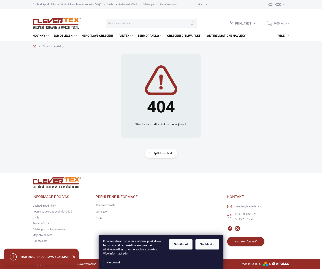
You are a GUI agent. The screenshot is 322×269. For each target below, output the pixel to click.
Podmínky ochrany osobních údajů (81, 4)
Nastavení (113, 262)
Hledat (192, 23)
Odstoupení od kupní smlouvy (160, 4)
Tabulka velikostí (105, 205)
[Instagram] (237, 228)
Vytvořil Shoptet (251, 263)
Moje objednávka (42, 235)
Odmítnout (181, 244)
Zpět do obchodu (163, 153)
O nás (110, 4)
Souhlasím (207, 244)
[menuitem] (41, 35)
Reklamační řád (128, 4)
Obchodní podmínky (44, 4)
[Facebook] (230, 228)
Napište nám (40, 240)
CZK (278, 4)
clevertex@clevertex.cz (248, 206)
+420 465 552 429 (245, 213)
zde (125, 253)
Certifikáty (102, 211)
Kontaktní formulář (246, 241)
